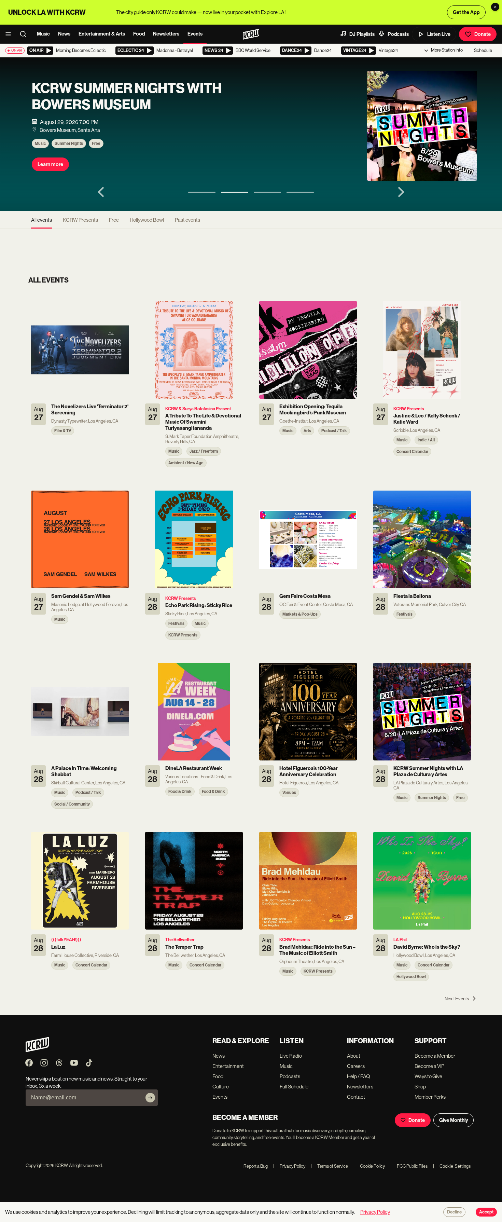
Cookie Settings (455, 1166)
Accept (486, 1212)
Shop (420, 1086)
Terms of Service (329, 1166)
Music (43, 34)
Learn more (49, 164)
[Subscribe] (150, 1097)
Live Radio (291, 1056)
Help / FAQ (358, 1076)
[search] (25, 34)
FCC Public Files (409, 1166)
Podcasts (398, 34)
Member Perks (430, 1097)
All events (41, 220)
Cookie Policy (369, 1166)
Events (195, 34)
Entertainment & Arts (102, 34)
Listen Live (438, 34)
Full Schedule (294, 1086)
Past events (187, 220)
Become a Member (435, 1056)
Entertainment (228, 1066)
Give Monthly (453, 1120)
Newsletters (166, 34)
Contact (356, 1097)
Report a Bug (255, 1166)
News (64, 34)
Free (95, 143)
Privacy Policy (289, 1166)
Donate (482, 34)
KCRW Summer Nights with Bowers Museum (126, 96)
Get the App (466, 12)
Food (139, 34)
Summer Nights (68, 143)
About (353, 1056)
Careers (356, 1066)
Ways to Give (428, 1076)
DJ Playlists (362, 34)
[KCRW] (37, 1050)
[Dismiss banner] (495, 7)
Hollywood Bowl (147, 220)
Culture (220, 1086)
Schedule (483, 50)
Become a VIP (429, 1066)
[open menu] (10, 34)
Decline (454, 1212)
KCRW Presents (80, 220)
